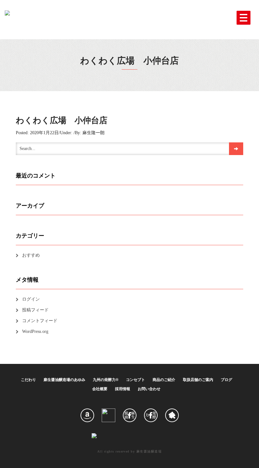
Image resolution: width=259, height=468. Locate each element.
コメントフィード (39, 320)
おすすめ (31, 255)
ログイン (31, 299)
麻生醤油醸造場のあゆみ (64, 380)
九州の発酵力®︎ (105, 380)
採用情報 (122, 389)
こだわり (28, 380)
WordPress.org (35, 331)
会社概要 (99, 389)
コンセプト (135, 380)
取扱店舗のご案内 (198, 380)
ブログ (226, 380)
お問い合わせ (149, 389)
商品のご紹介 (164, 380)
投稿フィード (35, 310)
